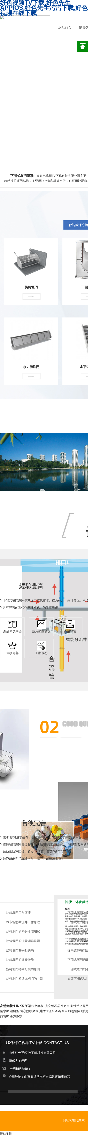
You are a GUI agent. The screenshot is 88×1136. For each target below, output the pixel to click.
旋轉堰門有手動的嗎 (20, 950)
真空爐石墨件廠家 (57, 1006)
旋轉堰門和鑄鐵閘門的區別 (24, 978)
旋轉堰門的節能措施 (20, 959)
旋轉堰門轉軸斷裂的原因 (23, 969)
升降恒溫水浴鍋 (50, 1011)
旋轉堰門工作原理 (18, 912)
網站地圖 (6, 1133)
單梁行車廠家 (34, 1006)
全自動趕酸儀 (71, 1011)
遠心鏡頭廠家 (29, 1011)
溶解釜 (14, 1011)
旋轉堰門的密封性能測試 (23, 931)
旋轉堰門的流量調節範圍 (23, 941)
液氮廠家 (16, 1016)
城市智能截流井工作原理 (23, 922)
